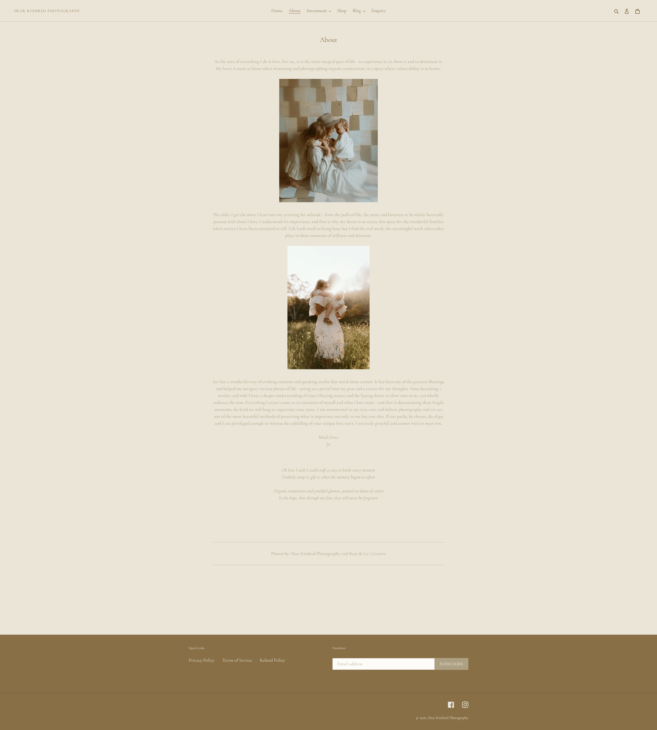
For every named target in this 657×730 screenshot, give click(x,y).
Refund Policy (272, 660)
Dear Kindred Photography (47, 10)
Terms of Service (237, 660)
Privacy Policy (202, 660)
